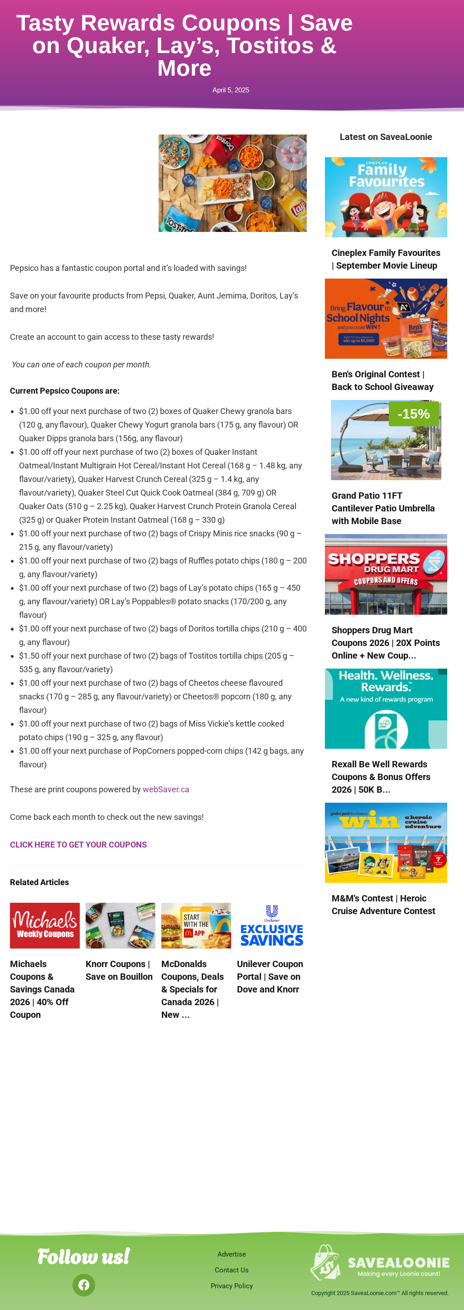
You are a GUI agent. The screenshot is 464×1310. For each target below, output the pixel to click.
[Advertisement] (84, 191)
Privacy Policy (232, 1286)
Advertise (232, 1254)
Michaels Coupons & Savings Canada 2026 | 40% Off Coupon (42, 989)
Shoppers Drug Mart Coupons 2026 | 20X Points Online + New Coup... (386, 643)
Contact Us (232, 1270)
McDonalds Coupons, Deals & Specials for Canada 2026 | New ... (192, 989)
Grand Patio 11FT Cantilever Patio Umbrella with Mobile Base (383, 508)
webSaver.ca (166, 789)
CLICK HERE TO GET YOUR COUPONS (78, 844)
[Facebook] (83, 1285)
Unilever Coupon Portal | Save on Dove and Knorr (270, 976)
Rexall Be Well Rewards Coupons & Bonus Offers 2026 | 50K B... (381, 777)
